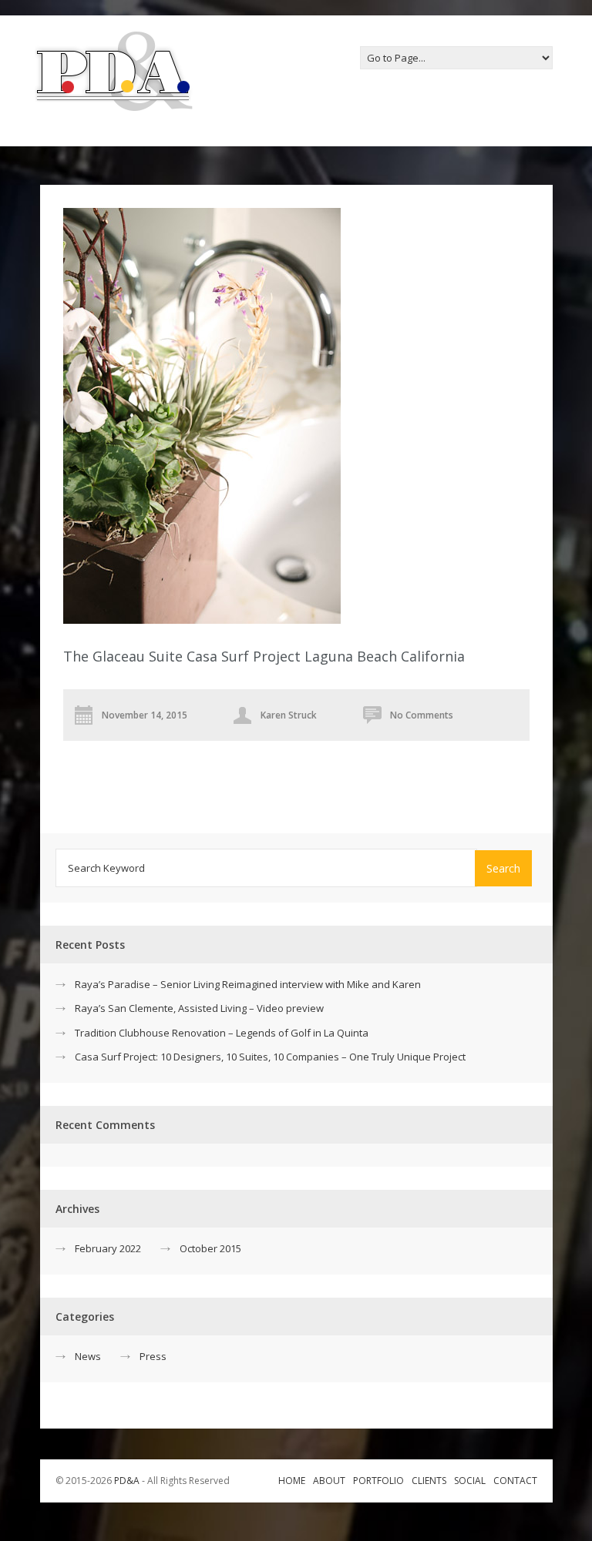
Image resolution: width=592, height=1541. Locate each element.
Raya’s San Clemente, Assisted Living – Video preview (199, 1008)
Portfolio (378, 1480)
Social (470, 1480)
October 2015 (210, 1248)
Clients (429, 1480)
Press (153, 1356)
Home (291, 1480)
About (329, 1480)
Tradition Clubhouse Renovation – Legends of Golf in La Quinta (221, 1033)
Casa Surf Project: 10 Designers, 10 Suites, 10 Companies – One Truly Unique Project (270, 1057)
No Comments (421, 715)
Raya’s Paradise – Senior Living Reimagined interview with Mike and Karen (248, 984)
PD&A (127, 1480)
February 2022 (108, 1248)
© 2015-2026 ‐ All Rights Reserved (144, 1480)
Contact (515, 1480)
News (88, 1356)
